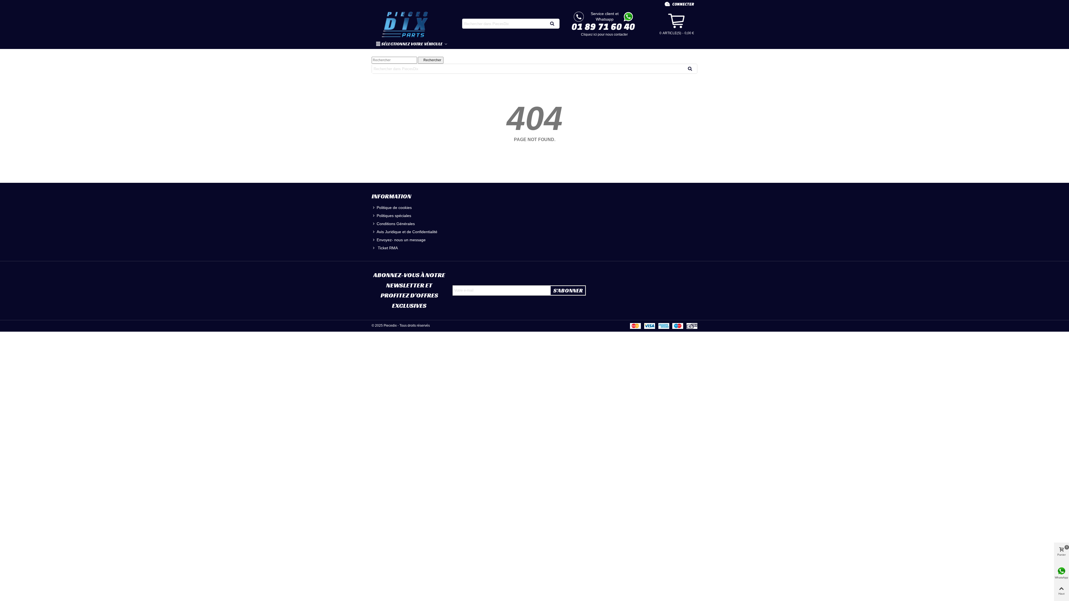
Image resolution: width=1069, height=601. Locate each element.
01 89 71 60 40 (603, 26)
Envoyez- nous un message (401, 240)
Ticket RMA (387, 248)
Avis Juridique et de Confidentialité (407, 232)
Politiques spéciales (394, 215)
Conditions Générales (396, 223)
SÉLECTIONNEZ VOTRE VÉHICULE (412, 43)
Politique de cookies (394, 207)
